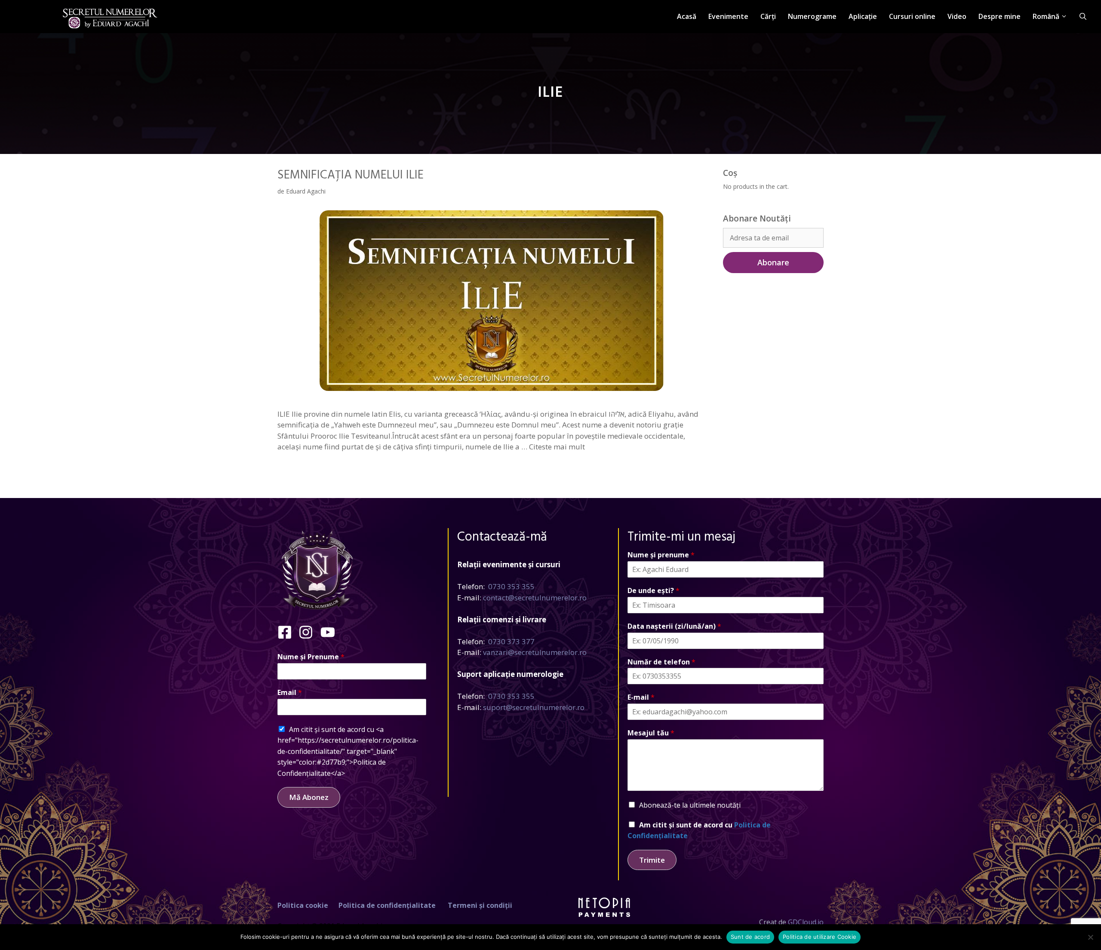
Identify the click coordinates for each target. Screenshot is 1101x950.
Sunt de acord (750, 936)
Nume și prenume (661, 555)
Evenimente (728, 16)
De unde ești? (653, 590)
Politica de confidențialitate (387, 905)
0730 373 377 (511, 641)
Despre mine (999, 16)
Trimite (652, 860)
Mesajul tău (650, 733)
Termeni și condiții (480, 905)
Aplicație (863, 16)
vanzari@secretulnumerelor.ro (535, 652)
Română (1046, 16)
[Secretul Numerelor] (110, 13)
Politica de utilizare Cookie (819, 936)
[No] (1090, 937)
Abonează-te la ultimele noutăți (690, 805)
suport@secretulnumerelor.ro (533, 707)
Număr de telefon (661, 662)
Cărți (768, 16)
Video (956, 16)
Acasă (686, 16)
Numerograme (812, 16)
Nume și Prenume (310, 656)
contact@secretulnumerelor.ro (535, 598)
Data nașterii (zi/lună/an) (674, 626)
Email (289, 692)
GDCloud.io (806, 922)
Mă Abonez (309, 797)
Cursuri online (912, 16)
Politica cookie (302, 905)
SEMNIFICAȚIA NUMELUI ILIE (350, 175)
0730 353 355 (511, 586)
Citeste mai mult (557, 447)
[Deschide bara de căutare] (1082, 16)
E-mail (641, 697)
